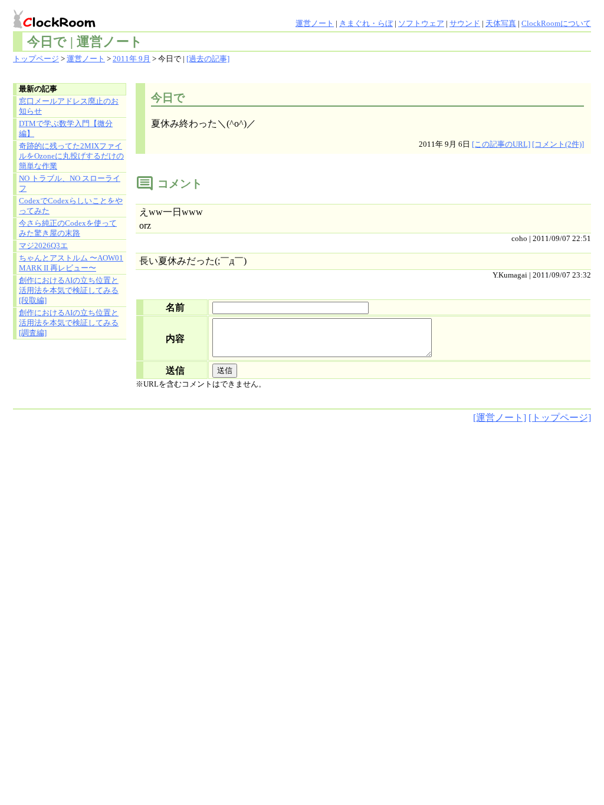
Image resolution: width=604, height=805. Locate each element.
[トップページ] (559, 418)
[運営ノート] (499, 418)
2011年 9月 (131, 59)
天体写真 (500, 23)
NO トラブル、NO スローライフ (69, 183)
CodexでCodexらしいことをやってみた (71, 206)
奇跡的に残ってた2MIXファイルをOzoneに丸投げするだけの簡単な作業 (71, 156)
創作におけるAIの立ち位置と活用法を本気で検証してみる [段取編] (69, 290)
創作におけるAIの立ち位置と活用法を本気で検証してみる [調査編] (69, 323)
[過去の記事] (207, 59)
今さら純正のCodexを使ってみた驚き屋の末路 (68, 228)
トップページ (36, 59)
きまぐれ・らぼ (366, 23)
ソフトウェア (421, 23)
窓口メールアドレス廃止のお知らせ (69, 106)
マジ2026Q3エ (43, 246)
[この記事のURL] (501, 144)
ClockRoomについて (556, 23)
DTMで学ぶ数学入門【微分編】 (66, 129)
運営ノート (315, 23)
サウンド (464, 23)
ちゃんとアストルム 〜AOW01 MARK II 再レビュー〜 (71, 263)
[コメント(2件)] (558, 144)
